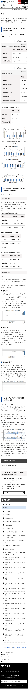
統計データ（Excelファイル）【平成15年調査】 (15, 609)
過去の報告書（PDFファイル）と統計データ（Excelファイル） (15, 553)
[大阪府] (7, 2)
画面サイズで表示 (22, 41)
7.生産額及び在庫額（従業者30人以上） (14, 532)
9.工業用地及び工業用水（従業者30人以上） (14, 541)
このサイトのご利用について (8, 652)
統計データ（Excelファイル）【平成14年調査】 (15, 614)
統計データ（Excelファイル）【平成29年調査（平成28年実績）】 (15, 558)
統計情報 (14, 647)
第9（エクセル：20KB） (11, 36)
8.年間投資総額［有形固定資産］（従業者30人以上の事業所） (15, 536)
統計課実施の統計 (20, 647)
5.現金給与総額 (8, 525)
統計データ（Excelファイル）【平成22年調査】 (15, 573)
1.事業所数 (7, 511)
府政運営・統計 (9, 647)
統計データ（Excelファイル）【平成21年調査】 (15, 578)
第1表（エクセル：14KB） (7, 34)
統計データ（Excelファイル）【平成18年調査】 (15, 594)
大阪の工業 (7, 500)
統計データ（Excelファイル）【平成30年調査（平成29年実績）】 (15, 619)
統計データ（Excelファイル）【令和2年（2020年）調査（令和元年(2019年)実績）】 (14, 636)
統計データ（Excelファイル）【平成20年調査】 (15, 584)
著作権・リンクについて (7, 654)
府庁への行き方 (4, 681)
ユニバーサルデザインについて (8, 656)
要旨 (2, 443)
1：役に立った (7, 480)
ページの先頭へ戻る (25, 666)
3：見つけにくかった (9, 488)
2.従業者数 (12, 443)
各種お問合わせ (18, 681)
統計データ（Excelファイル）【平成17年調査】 (15, 599)
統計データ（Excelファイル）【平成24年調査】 (15, 568)
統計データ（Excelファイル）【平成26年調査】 (15, 624)
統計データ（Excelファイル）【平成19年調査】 (15, 589)
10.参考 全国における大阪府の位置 (13, 545)
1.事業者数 (6, 443)
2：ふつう (15, 480)
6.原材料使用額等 (7, 447)
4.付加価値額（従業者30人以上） (13, 521)
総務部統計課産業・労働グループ (10, 465)
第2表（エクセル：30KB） (7, 194)
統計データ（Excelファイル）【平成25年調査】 (15, 563)
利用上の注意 (8, 640)
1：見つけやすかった (9, 486)
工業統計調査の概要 (9, 549)
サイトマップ (4, 661)
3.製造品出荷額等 (19, 443)
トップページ (3, 647)
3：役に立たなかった (9, 482)
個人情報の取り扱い (6, 659)
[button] (19, 2)
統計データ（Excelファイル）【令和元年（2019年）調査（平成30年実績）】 (15, 629)
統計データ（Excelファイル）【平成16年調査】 (15, 604)
